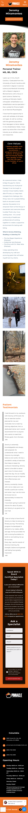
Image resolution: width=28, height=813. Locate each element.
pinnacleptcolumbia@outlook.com (16, 745)
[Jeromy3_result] (14, 361)
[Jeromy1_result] (14, 294)
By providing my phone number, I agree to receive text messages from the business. (14, 672)
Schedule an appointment (14, 19)
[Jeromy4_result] (14, 395)
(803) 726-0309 (11, 750)
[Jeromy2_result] (14, 328)
